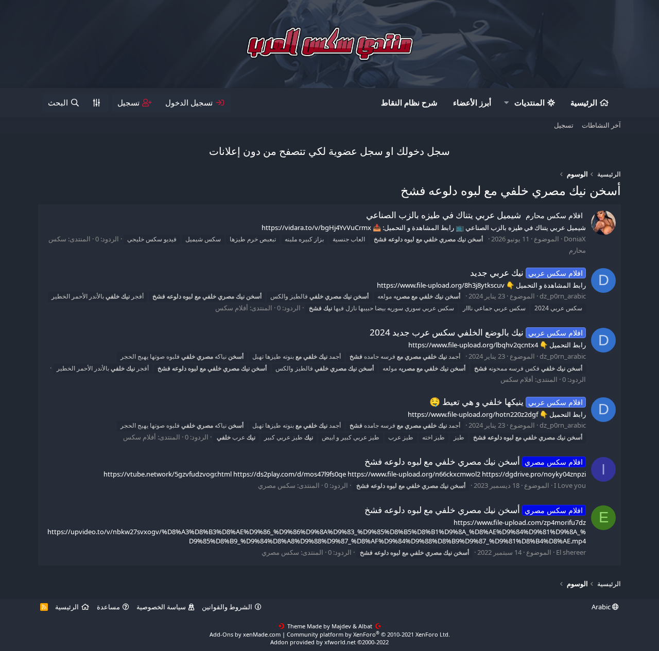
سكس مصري (277, 485)
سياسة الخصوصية (161, 606)
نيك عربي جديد (526, 272)
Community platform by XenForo (368, 634)
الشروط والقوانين (227, 606)
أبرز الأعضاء (472, 102)
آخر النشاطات (601, 125)
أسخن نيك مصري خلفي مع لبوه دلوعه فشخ (474, 461)
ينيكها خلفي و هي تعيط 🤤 (506, 402)
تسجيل (564, 125)
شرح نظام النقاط (409, 102)
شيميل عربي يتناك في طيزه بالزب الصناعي (474, 215)
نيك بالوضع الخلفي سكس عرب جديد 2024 (476, 332)
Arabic (602, 606)
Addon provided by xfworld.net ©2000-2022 (329, 642)
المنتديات (529, 102)
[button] (506, 102)
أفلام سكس (231, 307)
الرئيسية (583, 102)
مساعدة (108, 606)
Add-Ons (221, 634)
